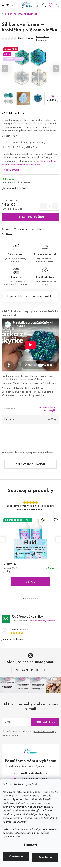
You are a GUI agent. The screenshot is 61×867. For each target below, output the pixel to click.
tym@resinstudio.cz (33, 773)
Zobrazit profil (28, 670)
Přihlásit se (45, 722)
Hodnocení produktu (42, 296)
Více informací (11, 169)
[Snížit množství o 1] (43, 206)
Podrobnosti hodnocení (42, 38)
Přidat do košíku (30, 217)
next (58, 539)
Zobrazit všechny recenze (41, 620)
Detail (30, 581)
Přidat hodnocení (30, 464)
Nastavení (30, 845)
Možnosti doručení (16, 188)
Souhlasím (45, 857)
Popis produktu (15, 296)
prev (2, 539)
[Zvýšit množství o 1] (55, 206)
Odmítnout (16, 856)
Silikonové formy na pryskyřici (48, 408)
